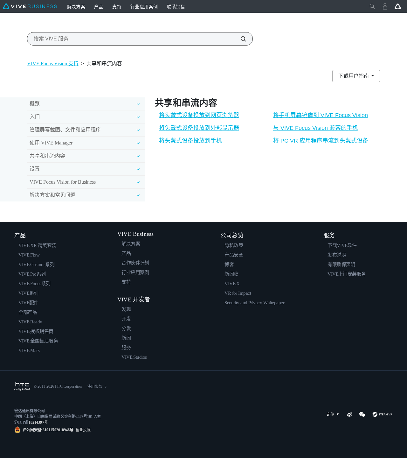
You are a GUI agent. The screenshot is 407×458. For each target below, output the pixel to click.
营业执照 (82, 430)
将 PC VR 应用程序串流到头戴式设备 (320, 140)
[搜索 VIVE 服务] (239, 38)
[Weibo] (349, 414)
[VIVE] (30, 6)
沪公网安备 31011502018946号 (48, 430)
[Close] (372, 6)
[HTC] (22, 386)
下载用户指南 (354, 76)
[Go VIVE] (397, 6)
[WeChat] (362, 414)
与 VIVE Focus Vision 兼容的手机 (315, 128)
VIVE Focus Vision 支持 (53, 63)
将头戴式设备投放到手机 (190, 140)
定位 (330, 414)
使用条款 (94, 386)
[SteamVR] (382, 414)
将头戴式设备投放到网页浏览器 (199, 115)
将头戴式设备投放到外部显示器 (199, 128)
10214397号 (38, 422)
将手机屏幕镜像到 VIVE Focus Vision (320, 115)
